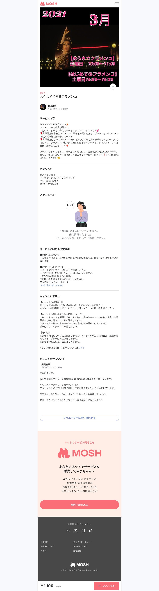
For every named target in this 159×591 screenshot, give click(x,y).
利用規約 (44, 542)
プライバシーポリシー (82, 542)
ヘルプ (43, 551)
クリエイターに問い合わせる (79, 417)
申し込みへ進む (106, 585)
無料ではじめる (79, 504)
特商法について (47, 546)
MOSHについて (80, 546)
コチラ (81, 347)
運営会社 (77, 551)
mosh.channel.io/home (51, 285)
